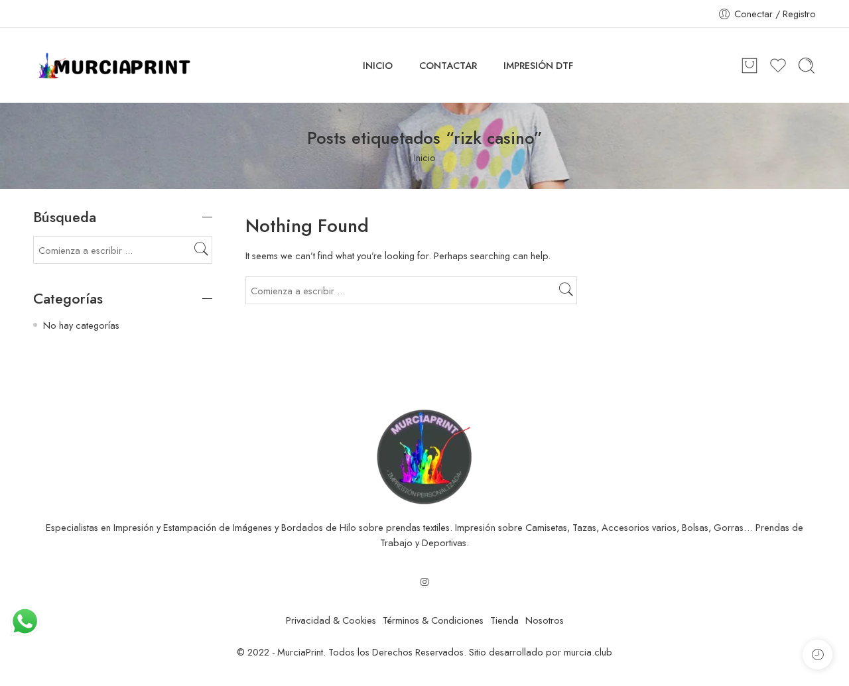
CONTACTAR (448, 65)
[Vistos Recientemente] (817, 654)
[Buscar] (806, 65)
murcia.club (588, 652)
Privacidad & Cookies (331, 620)
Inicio (425, 157)
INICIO (378, 65)
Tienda (504, 620)
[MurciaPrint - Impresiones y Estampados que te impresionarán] (114, 65)
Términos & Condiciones (433, 620)
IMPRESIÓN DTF (538, 65)
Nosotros (544, 620)
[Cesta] (749, 65)
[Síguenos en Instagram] (424, 581)
